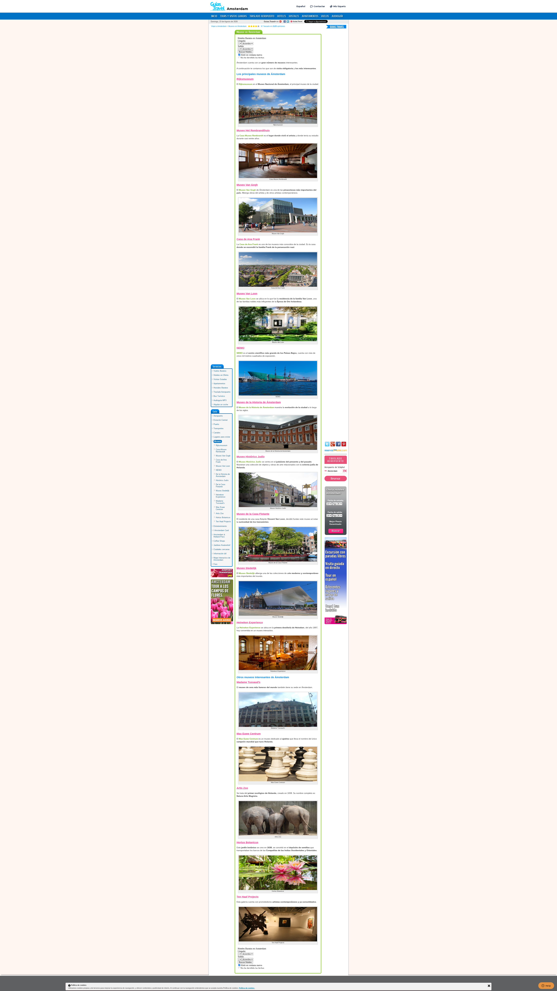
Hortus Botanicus (247, 842)
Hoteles (281, 16)
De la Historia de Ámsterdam (223, 475)
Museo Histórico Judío (251, 456)
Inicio (214, 16)
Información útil (220, 553)
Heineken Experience (250, 622)
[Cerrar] (489, 986)
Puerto (216, 424)
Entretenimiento (220, 526)
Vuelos (325, 16)
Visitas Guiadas (220, 379)
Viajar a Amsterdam (218, 26)
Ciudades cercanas (222, 549)
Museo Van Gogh (247, 184)
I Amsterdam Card (221, 530)
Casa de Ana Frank (248, 239)
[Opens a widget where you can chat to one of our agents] (546, 986)
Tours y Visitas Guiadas (233, 16)
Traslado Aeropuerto (262, 16)
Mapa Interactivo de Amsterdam (222, 559)
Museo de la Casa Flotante (253, 513)
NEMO (240, 347)
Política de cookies (247, 988)
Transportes (219, 428)
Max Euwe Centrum (249, 733)
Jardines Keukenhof (222, 545)
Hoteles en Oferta (221, 375)
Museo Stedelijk (246, 568)
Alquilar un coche (221, 404)
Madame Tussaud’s (248, 682)
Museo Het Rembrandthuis (253, 130)
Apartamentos (310, 16)
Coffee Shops (219, 541)
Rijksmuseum (245, 79)
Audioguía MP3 (220, 400)
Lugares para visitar (222, 437)
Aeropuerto (218, 416)
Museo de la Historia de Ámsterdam (259, 402)
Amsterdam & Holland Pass (219, 535)
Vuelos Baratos (220, 371)
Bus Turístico (219, 396)
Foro (215, 564)
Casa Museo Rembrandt (251, 135)
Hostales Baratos (221, 388)
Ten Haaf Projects (247, 896)
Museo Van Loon (247, 293)
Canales (217, 433)
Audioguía (337, 16)
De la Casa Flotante (220, 485)
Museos (217, 441)
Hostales (294, 16)
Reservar (335, 478)
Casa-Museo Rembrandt (221, 450)
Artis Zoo (242, 788)
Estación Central (220, 420)
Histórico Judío (222, 480)
